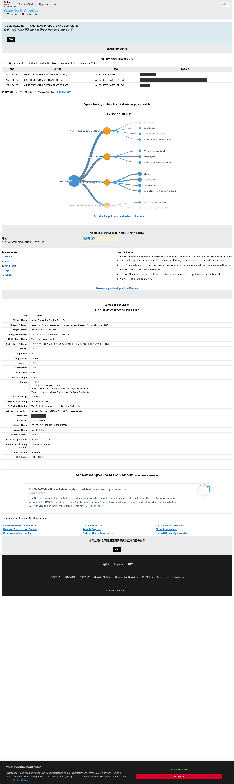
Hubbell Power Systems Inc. (172, 533)
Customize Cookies (126, 577)
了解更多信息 (63, 92)
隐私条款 (84, 577)
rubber (9, 275)
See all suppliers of (119, 216)
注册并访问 (89, 238)
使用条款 (55, 577)
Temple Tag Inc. (92, 529)
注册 (11, 40)
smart (8, 261)
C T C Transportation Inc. (170, 525)
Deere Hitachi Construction (19, 525)
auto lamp (10, 266)
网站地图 (70, 577)
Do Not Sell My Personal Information (163, 577)
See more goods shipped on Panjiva (117, 288)
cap (7, 270)
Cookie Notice (102, 577)
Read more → (95, 506)
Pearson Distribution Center (20, 529)
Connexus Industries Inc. (17, 533)
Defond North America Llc (98, 533)
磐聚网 (11, 4)
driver (8, 256)
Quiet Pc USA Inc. (93, 525)
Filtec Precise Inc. (166, 529)
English (105, 564)
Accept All (179, 777)
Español (119, 564)
